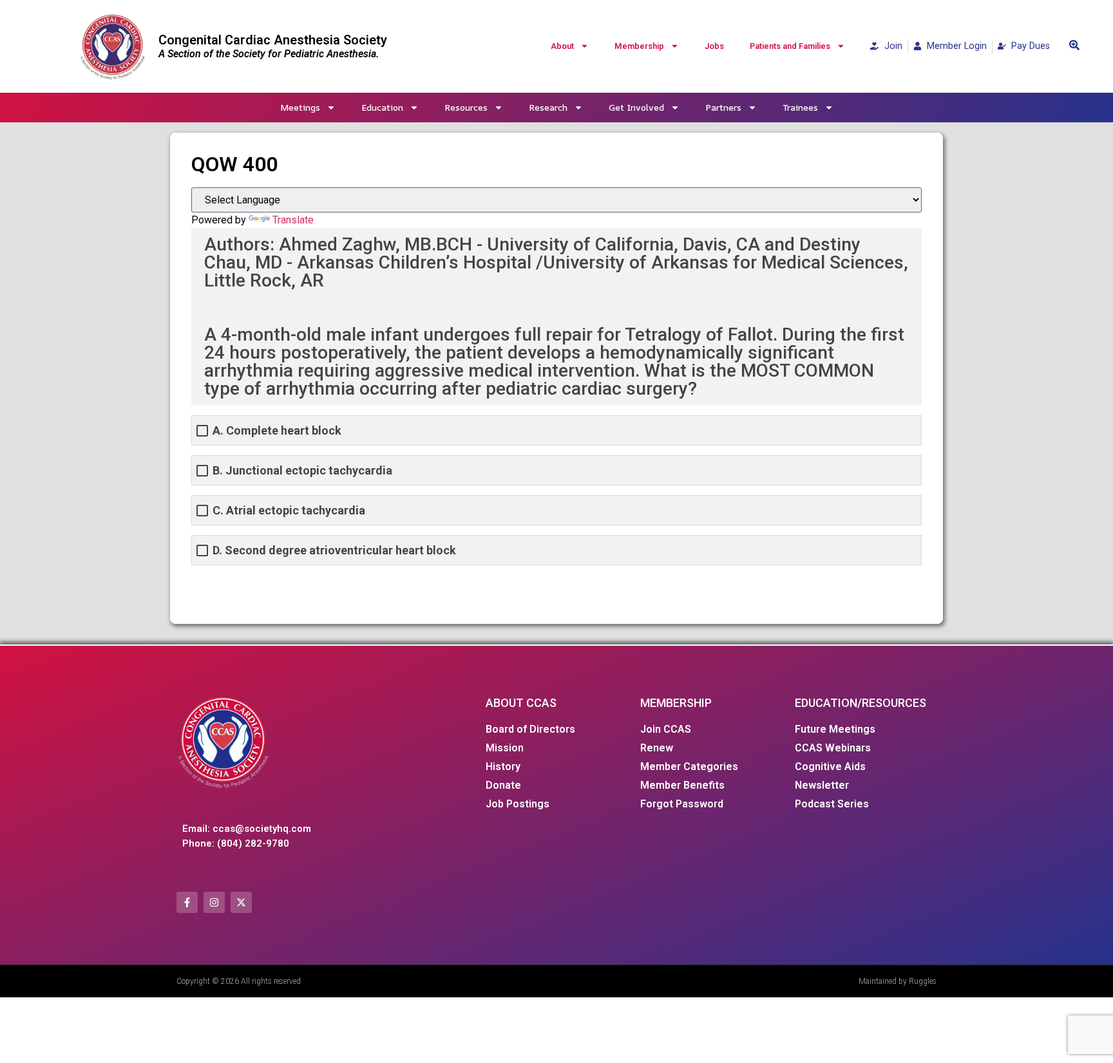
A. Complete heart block (277, 430)
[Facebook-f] (187, 902)
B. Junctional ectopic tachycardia (302, 470)
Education (382, 107)
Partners (723, 107)
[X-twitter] (241, 902)
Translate (293, 220)
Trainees (800, 107)
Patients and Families (790, 46)
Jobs (714, 46)
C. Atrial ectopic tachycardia (289, 510)
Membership (639, 46)
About (562, 46)
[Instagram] (214, 902)
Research (548, 107)
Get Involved (636, 107)
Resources (466, 107)
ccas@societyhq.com (262, 828)
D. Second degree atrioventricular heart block (334, 550)
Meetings (300, 107)
